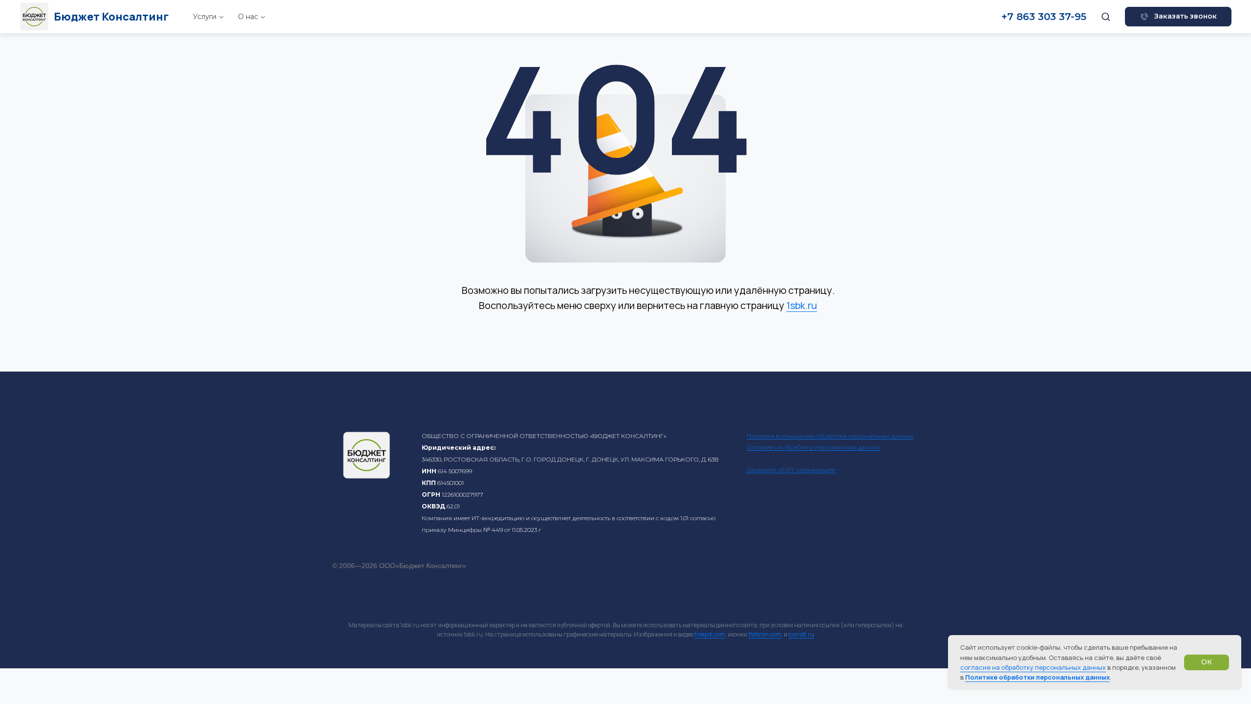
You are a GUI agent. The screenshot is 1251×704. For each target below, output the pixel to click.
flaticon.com (764, 634)
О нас (248, 16)
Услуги (204, 16)
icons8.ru (801, 634)
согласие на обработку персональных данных (1033, 667)
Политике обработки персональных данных (1037, 677)
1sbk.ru (801, 305)
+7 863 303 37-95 (1043, 16)
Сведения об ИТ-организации (791, 469)
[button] (1105, 16)
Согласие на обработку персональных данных (813, 447)
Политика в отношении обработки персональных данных (830, 436)
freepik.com (709, 634)
